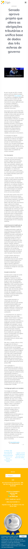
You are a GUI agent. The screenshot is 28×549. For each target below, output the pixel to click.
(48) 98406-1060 (13, 496)
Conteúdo (14, 6)
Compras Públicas (13, 511)
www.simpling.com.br (14, 442)
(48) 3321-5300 (13, 493)
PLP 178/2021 (18, 95)
